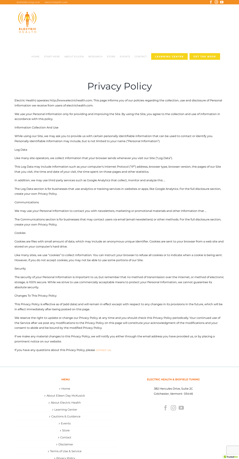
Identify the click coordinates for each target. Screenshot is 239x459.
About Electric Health (66, 402)
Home (65, 388)
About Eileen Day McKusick (66, 395)
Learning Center (65, 409)
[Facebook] (165, 407)
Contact (65, 437)
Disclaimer (65, 444)
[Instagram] (173, 407)
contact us (103, 350)
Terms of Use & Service (66, 451)
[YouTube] (181, 407)
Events (66, 423)
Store (66, 430)
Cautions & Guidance (65, 416)
